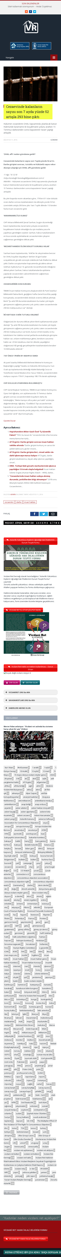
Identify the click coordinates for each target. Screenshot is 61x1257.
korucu (17, 1003)
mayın (29, 1021)
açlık (44, 778)
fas (14, 914)
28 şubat (8, 778)
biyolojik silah (10, 856)
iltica (49, 951)
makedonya (46, 1017)
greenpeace (37, 925)
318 (17, 778)
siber (6, 1095)
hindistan (40, 940)
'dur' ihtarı (8, 767)
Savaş (48, 1084)
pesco (27, 1065)
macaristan (31, 1017)
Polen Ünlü (27, 1069)
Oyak (17, 1058)
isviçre (47, 970)
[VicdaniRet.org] (30, 26)
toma (14, 1128)
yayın (15, 1172)
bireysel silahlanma (23, 852)
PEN (19, 1065)
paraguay (8, 1065)
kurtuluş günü (35, 1006)
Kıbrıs (44, 992)
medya (7, 1025)
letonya (15, 1014)
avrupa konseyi (23, 826)
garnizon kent (10, 922)
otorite (7, 1058)
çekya (47, 863)
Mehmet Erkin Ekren (24, 1025)
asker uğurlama (27, 811)
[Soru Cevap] (30, 1215)
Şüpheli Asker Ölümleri (36, 1113)
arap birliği (25, 804)
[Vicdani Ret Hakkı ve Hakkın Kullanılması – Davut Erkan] (19, 673)
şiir (29, 1095)
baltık (17, 841)
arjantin (7, 808)
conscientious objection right (16, 881)
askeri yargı (9, 819)
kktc (50, 995)
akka (29, 789)
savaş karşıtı (9, 1087)
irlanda (37, 966)
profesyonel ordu (24, 1073)
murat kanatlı (44, 1040)
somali (45, 1106)
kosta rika (40, 1003)
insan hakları (29, 502)
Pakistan (21, 1062)
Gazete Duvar (10, 420)
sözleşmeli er (39, 1110)
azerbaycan (31, 833)
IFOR (15, 951)
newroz (26, 1047)
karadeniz (46, 988)
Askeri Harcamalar (42, 815)
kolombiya (21, 999)
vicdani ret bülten (11, 1154)
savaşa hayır (25, 1091)
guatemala (9, 929)
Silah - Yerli (40, 1095)
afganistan (41, 782)
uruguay (34, 1143)
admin (13, 494)
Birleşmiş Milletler (45, 852)
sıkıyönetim (20, 1106)
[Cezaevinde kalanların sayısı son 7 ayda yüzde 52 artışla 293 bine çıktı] (30, 100)
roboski (7, 1080)
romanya (42, 1080)
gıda (26, 925)
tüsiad (35, 1132)
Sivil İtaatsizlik (27, 1102)
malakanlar (9, 1021)
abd (34, 778)
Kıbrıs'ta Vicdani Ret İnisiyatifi (31, 995)
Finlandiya (19, 918)
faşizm (23, 914)
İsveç (38, 970)
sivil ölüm (43, 1102)
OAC (39, 1051)
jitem (6, 981)
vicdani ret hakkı (24, 1157)
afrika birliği (19, 786)
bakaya (7, 841)
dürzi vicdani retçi (39, 892)
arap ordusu (40, 804)
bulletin (22, 859)
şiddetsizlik (18, 1095)
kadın (15, 981)
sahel (39, 1084)
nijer (36, 1047)
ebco (29, 896)
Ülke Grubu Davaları (22, 1139)
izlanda (17, 973)
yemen (44, 1172)
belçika (7, 848)
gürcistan (19, 933)
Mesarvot (17, 1029)
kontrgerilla (46, 999)
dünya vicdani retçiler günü (16, 892)
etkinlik (37, 907)
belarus (47, 845)
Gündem (54, 140)
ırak (6, 977)
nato (31, 1043)
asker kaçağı (9, 811)
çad (17, 863)
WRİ (6, 1172)
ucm (44, 1132)
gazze (7, 925)
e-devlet (18, 896)
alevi (38, 789)
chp (30, 867)
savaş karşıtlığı (28, 1087)
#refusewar (23, 767)
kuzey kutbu (9, 1010)
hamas (42, 937)
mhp (15, 1032)
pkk (15, 1069)
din (5, 889)
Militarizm (43, 1032)
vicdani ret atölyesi (45, 1150)
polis (38, 1069)
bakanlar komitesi (37, 837)
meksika (41, 1025)
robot (18, 1080)
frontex (43, 918)
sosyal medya (10, 1110)
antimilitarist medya (43, 800)
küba (51, 1003)
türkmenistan (22, 1132)
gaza (38, 922)
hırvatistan (30, 944)
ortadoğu (27, 1054)
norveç (17, 1051)
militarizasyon (28, 1032)
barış (27, 841)
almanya (15, 793)
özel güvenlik (46, 1058)
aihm (38, 786)
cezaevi (7, 867)
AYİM (44, 830)
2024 (52, 775)
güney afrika (23, 929)
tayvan (19, 1121)
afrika (7, 786)
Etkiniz (26, 907)
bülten (33, 859)
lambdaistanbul (26, 1010)
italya (6, 973)
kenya (17, 992)
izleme (27, 973)
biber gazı (29, 848)
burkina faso (47, 859)
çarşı (38, 863)
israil (27, 970)
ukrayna (8, 1135)
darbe (19, 502)
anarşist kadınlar (30, 797)
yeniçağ (18, 1176)
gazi (46, 922)
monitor (19, 1040)
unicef (23, 1143)
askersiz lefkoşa (46, 819)
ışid (25, 977)
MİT (38, 1036)
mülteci (30, 1040)
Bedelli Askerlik (31, 845)
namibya (21, 1043)
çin (38, 867)
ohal (16, 1054)
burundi (7, 863)
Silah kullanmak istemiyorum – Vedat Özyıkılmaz (30, 6)
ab (26, 778)
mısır (48, 1036)
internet (16, 966)
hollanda (43, 944)
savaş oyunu (44, 1087)
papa (42, 1062)
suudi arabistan (40, 1117)
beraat (18, 848)
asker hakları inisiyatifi (41, 808)
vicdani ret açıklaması (23, 1150)
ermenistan (32, 903)
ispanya (16, 970)
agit (30, 786)
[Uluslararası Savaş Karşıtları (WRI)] (19, 49)
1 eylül (47, 767)
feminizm (35, 914)
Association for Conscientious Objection (21, 822)
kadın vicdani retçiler (33, 981)
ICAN (6, 951)
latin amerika (43, 1010)
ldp (5, 1014)
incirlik (24, 955)
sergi (49, 1091)
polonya (7, 1073)
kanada (47, 984)
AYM (6, 833)
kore (6, 1003)
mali (20, 1021)
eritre (43, 900)
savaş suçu (9, 1091)
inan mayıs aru (10, 955)
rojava (29, 1080)
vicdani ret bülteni (31, 1154)
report (41, 1076)
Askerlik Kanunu (27, 819)
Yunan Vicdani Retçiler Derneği (17, 1179)
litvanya (7, 1017)
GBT (17, 925)
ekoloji (17, 900)
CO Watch (25, 870)
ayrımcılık (18, 833)
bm (22, 856)
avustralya (19, 830)
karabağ (8, 988)
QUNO (40, 1073)
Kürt (21, 1006)
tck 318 (30, 1121)
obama (49, 1051)
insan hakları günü (39, 959)
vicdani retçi (20, 1168)
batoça (17, 845)
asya (45, 822)
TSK (22, 1128)
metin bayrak (31, 1029)
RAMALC (7, 1076)
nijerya (45, 1047)
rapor (18, 1076)
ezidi (6, 914)
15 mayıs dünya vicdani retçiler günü (30, 775)
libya (44, 1014)
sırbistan (33, 1106)
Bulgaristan (9, 859)
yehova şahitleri (29, 1172)
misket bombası (25, 1036)
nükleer (27, 1051)
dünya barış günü (46, 889)
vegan (7, 1146)
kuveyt (48, 1006)
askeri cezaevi (23, 815)
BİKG (40, 848)
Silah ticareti (20, 1098)
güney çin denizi (41, 929)
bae (42, 833)
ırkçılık (15, 977)
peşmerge (39, 1065)
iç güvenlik (43, 948)
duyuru (7, 896)
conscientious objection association (32, 878)
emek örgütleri (30, 900)
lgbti (24, 1014)
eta (5, 907)
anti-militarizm (24, 800)
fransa (31, 918)
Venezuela (19, 1146)
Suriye (7, 1117)
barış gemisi (40, 841)
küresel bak (9, 1006)
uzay (45, 1143)
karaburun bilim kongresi (27, 988)
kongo (33, 999)
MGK (44, 1029)
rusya (18, 1084)
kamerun (22, 984)
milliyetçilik (8, 1036)
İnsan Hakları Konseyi (31, 962)
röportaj (7, 1084)
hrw (6, 948)
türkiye (7, 1132)
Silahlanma (37, 1098)
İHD (31, 951)
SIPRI (13, 1102)
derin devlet (43, 885)
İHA (22, 951)
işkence (47, 966)
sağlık (29, 1084)
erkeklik (7, 903)
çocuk (36, 870)
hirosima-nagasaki (12, 944)
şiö (5, 1102)
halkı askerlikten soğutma (24, 937)
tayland (7, 1121)
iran (26, 966)
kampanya (34, 984)
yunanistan (40, 1179)
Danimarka (18, 885)
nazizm (43, 1043)
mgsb (6, 1032)
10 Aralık (23, 771)
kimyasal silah (30, 992)
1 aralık (35, 767)
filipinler (46, 914)
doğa (14, 889)
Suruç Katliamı (22, 1117)
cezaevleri (9, 502)
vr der (32, 1168)
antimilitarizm (10, 804)
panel (32, 1062)
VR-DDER (44, 1168)
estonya (45, 903)
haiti (6, 937)
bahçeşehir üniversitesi (14, 837)
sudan (18, 1113)
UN (14, 1143)
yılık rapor (31, 1176)
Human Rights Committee (24, 948)
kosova (28, 1003)
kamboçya (8, 984)
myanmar (8, 1043)
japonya (48, 977)
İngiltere (35, 955)
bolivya (33, 856)
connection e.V (22, 874)
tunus (33, 1128)
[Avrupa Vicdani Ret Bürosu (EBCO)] (41, 49)
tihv (6, 1128)
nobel (6, 1051)
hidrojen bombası (24, 940)
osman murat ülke (44, 1054)
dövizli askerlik (28, 889)
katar (6, 992)
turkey (43, 1128)
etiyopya (15, 907)
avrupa (7, 826)
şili (50, 1098)
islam (6, 970)
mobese (7, 1040)
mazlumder (42, 1021)
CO (15, 870)
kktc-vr (7, 999)
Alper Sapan (31, 793)
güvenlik (30, 933)
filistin (7, 918)
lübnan (19, 1017)
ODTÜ (6, 1054)
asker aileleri (21, 808)
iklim (40, 951)
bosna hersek (47, 856)
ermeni (20, 903)
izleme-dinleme (41, 973)
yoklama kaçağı (46, 1176)
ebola (39, 896)
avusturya (32, 830)
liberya (35, 1014)
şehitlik (38, 1091)
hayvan (7, 940)
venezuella (33, 1146)
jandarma (36, 977)
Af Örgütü (27, 782)
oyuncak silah (31, 1058)
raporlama (29, 1076)
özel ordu (8, 1062)
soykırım (24, 1110)
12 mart (46, 771)
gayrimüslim (26, 922)
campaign (27, 863)
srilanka (7, 1113)
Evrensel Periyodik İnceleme (40, 911)
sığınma (7, 1106)
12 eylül (35, 771)
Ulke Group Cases (26, 1135)
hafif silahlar (45, 933)
